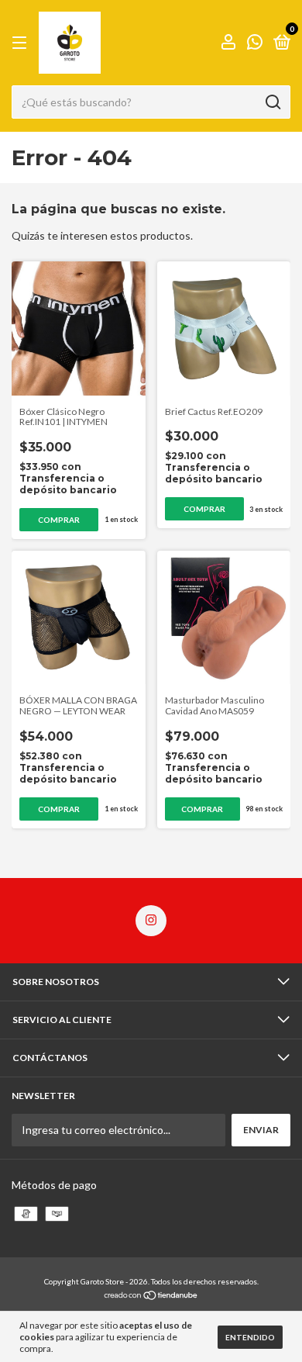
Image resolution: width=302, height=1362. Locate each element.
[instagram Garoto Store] (151, 920)
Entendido (250, 1337)
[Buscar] (272, 102)
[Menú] (22, 43)
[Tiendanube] (151, 1296)
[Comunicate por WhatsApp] (255, 43)
